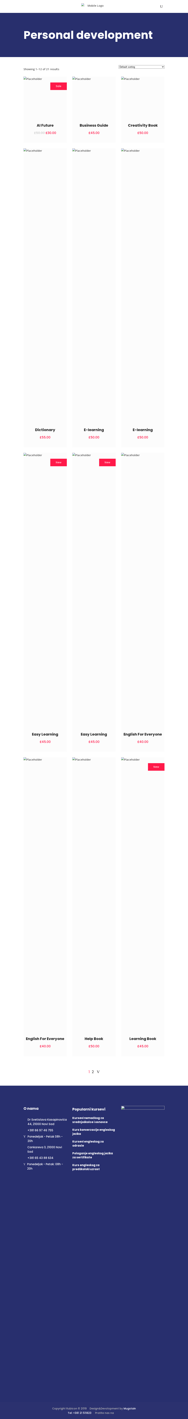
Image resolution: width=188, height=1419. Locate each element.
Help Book (94, 1038)
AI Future (45, 125)
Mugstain (130, 1408)
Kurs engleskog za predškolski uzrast (86, 1167)
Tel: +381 (74, 1413)
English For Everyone (143, 734)
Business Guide (94, 125)
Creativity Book (143, 125)
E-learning (94, 429)
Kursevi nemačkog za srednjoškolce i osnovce (90, 1120)
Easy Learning (45, 734)
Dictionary (45, 429)
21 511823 (85, 1413)
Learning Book (142, 1038)
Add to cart (53, 133)
